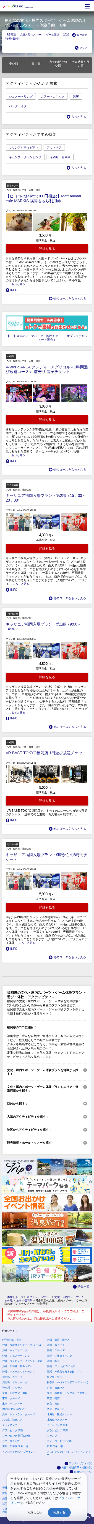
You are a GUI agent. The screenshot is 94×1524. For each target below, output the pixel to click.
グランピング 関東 (57, 1424)
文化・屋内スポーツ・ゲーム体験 (39, 34)
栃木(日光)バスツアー (14, 1408)
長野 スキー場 (55, 1446)
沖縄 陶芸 (53, 1361)
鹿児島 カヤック (12, 1377)
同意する (59, 1512)
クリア (83, 47)
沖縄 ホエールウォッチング (18, 1371)
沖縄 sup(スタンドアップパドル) (21, 1345)
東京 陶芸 (53, 1398)
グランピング (9, 1424)
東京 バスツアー (12, 1403)
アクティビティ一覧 (80, 1463)
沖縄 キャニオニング (14, 1350)
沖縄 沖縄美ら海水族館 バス (64, 1371)
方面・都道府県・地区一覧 (77, 1467)
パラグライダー (19, 106)
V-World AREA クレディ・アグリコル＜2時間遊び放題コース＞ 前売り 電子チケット (47, 369)
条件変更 (82, 34)
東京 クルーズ (11, 1398)
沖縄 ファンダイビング (61, 1366)
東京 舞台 (53, 1403)
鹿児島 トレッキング (14, 1382)
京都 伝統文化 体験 (14, 1393)
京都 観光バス (56, 1387)
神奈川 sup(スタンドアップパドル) (67, 1382)
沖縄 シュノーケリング (16, 1355)
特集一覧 (83, 1286)
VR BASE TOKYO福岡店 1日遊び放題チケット (46, 753)
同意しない (34, 1512)
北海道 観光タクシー (59, 1414)
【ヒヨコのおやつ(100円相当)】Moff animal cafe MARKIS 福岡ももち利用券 (43, 198)
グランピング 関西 (12, 1430)
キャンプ (52, 1435)
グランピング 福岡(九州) (16, 1435)
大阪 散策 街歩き (58, 1339)
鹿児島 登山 (54, 1377)
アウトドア (54, 147)
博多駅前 (11, 34)
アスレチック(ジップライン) (18, 1451)
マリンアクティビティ (24, 147)
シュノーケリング (21, 96)
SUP (76, 96)
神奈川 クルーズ (12, 1387)
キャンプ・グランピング (25, 157)
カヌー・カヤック (53, 96)
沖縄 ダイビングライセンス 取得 (22, 1361)
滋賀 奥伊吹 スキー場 (15, 1446)
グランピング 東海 (57, 1430)
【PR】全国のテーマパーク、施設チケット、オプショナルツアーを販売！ (47, 337)
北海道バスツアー (57, 1419)
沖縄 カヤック (56, 1345)
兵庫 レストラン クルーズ (18, 1414)
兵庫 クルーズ (56, 1408)
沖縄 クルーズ (56, 1350)
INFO (13, 290)
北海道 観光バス (12, 1419)
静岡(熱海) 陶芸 (12, 1339)
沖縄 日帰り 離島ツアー (17, 1366)
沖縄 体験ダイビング (59, 1355)
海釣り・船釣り (60, 157)
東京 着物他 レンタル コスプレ (67, 1393)
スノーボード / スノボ (59, 1441)
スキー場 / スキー (12, 1441)
